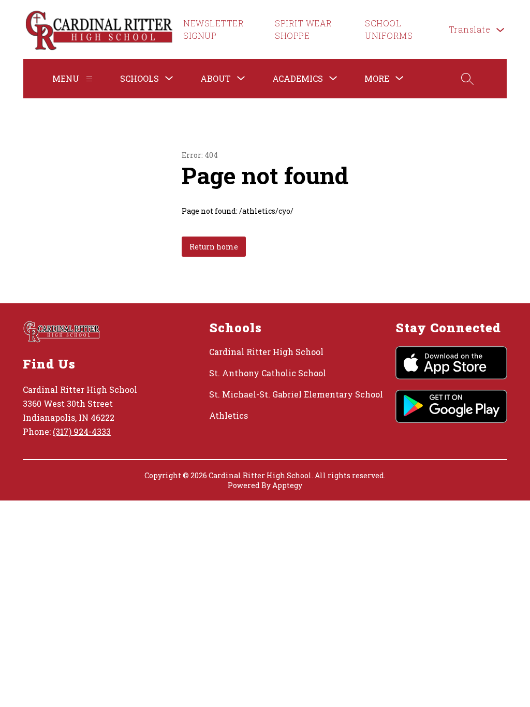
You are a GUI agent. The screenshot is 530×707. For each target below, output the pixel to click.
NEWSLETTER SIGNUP (213, 29)
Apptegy (287, 485)
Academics (297, 78)
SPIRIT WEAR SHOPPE (303, 29)
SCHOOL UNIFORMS (389, 29)
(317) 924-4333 (82, 431)
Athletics (228, 415)
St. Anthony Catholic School (267, 372)
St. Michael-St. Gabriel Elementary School (296, 394)
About (215, 78)
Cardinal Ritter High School (266, 351)
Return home (213, 247)
